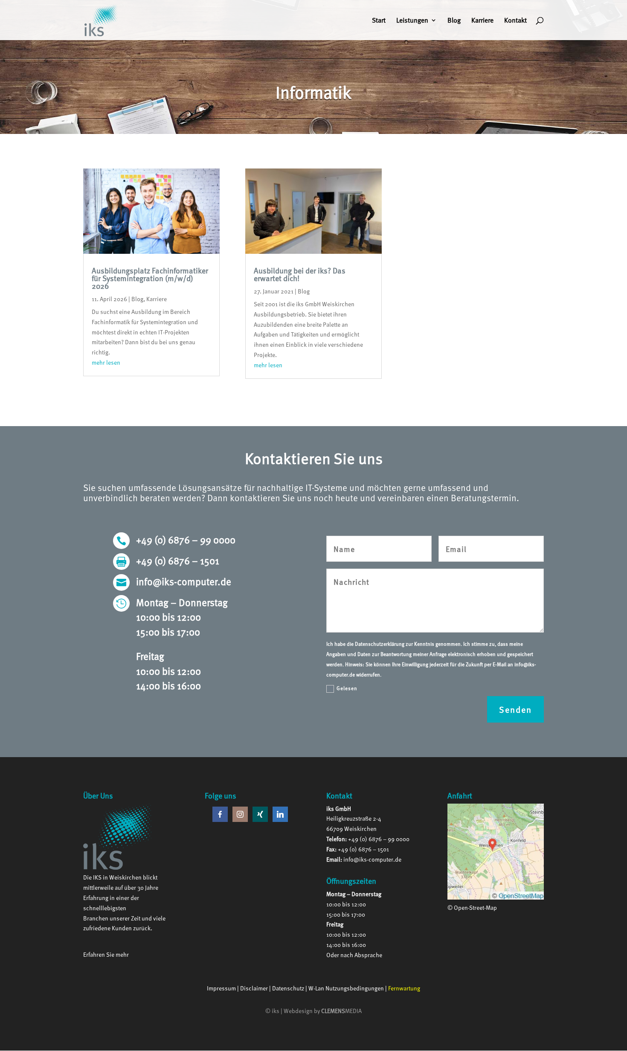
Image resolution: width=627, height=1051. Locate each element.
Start (379, 21)
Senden (515, 709)
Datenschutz (288, 988)
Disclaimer (254, 988)
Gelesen (347, 688)
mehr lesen (106, 362)
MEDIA (341, 1010)
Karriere (482, 21)
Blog (454, 21)
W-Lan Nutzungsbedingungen (346, 988)
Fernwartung (404, 988)
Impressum (221, 988)
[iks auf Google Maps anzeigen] (495, 897)
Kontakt (515, 21)
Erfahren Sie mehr (106, 954)
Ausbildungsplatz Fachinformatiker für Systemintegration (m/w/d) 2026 (150, 277)
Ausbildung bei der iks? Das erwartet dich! (299, 274)
